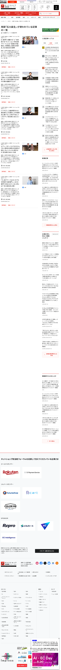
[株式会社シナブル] (9, 537)
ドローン (44, 2)
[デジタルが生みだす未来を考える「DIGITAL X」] (22, 661)
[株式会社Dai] (31, 493)
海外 (12, 17)
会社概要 (34, 576)
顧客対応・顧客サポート (17, 621)
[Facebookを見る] (41, 563)
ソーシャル (28, 600)
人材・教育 (16, 625)
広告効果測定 (5, 617)
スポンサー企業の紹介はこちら (47, 551)
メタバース (33, 17)
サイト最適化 (29, 609)
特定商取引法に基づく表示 (24, 576)
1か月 (56, 43)
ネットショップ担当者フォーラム (8, 6)
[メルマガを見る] (37, 563)
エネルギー (40, 2)
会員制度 (16, 606)
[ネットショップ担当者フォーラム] (8, 565)
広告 (3, 603)
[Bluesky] (49, 563)
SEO (3, 600)
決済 (15, 633)
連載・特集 (3, 17)
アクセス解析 (17, 609)
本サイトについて (8, 572)
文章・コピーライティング (17, 617)
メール (15, 600)
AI (28, 17)
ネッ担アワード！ (29, 7)
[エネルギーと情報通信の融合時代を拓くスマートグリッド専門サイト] (22, 657)
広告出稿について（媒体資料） (24, 572)
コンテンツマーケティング (49, 17)
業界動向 (4, 636)
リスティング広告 (17, 597)
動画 (27, 614)
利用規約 (48, 572)
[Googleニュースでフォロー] (53, 563)
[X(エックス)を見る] (45, 563)
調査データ (41, 602)
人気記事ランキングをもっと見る (51, 149)
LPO (3, 609)
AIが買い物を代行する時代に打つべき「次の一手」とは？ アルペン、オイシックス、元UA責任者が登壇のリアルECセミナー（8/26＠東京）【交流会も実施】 (45, 643)
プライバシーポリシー (9, 576)
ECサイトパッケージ (30, 630)
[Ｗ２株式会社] (45, 526)
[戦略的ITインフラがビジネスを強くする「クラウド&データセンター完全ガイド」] (22, 649)
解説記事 (54, 591)
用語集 (9, 21)
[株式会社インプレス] (7, 657)
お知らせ (41, 596)
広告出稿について (48, 7)
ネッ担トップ (3, 21)
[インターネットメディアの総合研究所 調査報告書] (22, 653)
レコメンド (4, 614)
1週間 (50, 43)
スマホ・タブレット (5, 611)
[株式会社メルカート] (27, 526)
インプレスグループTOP (51, 576)
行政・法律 (16, 636)
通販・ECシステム (30, 633)
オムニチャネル (5, 630)
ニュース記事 (55, 594)
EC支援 (51, 2)
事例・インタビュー (43, 604)
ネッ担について (42, 7)
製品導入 (31, 1)
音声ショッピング (17, 603)
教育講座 (47, 2)
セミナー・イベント (43, 594)
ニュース (41, 591)
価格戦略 (4, 621)
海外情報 (18, 17)
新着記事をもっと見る (51, 225)
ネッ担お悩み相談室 (22, 7)
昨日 (45, 43)
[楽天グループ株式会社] (10, 472)
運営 (27, 617)
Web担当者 (22, 1)
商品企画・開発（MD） (5, 625)
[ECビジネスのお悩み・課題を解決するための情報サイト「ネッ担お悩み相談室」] (22, 666)
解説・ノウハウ (42, 599)
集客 (39, 17)
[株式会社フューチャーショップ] (10, 493)
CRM (27, 606)
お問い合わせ (35, 572)
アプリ (27, 603)
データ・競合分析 (17, 611)
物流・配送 (28, 621)
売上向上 (4, 606)
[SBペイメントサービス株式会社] (31, 472)
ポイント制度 (29, 611)
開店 (15, 630)
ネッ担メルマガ (35, 7)
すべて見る (51, 441)
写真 (15, 614)
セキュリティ (28, 625)
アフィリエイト (29, 597)
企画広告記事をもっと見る (51, 354)
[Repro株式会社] (9, 526)
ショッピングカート (6, 633)
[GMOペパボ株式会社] (10, 506)
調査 (27, 636)
